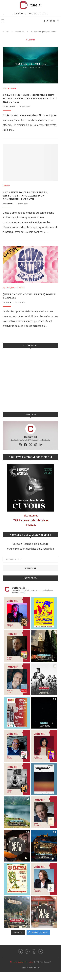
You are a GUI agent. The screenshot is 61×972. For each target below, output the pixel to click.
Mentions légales (16, 962)
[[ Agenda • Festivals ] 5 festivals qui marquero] (44, 713)
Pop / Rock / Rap (8, 288)
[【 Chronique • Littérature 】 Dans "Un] (44, 746)
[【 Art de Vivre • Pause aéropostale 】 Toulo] (17, 846)
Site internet (31, 516)
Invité (8, 302)
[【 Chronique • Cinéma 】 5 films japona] (44, 679)
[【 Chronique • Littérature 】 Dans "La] (17, 613)
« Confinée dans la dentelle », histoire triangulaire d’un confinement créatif (25, 195)
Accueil (6, 31)
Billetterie (31, 525)
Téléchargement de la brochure (30, 520)
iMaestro (10, 204)
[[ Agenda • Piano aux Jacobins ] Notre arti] (44, 646)
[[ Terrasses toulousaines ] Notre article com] (17, 912)
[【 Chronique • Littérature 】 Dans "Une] (17, 779)
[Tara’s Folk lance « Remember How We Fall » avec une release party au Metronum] (30, 65)
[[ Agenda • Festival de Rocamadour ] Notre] (44, 846)
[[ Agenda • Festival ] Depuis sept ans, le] (17, 713)
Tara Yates (10, 106)
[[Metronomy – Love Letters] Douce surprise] (30, 264)
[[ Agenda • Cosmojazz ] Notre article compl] (17, 812)
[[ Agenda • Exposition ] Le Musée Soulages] (44, 779)
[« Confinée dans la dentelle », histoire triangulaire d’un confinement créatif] (30, 162)
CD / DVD (21, 288)
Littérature (6, 186)
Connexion (28, 962)
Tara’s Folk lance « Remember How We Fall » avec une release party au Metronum (30, 98)
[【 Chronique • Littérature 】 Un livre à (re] (44, 812)
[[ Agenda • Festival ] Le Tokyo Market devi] (44, 613)
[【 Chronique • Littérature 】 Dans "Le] (44, 879)
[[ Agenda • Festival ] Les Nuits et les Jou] (17, 879)
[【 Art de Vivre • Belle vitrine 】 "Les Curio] (44, 912)
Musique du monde (9, 89)
